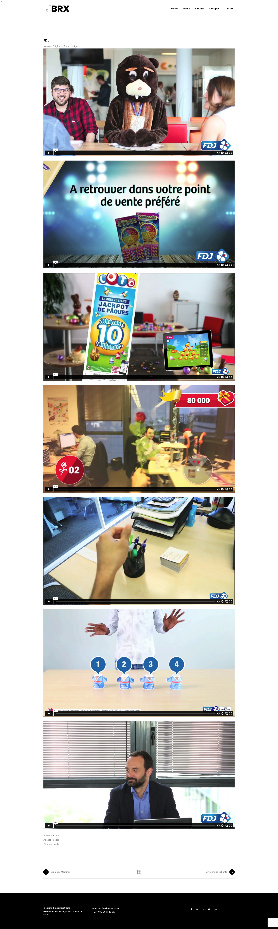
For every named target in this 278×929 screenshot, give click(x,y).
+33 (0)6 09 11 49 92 (103, 911)
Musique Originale (52, 46)
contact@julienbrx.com (105, 908)
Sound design (71, 46)
